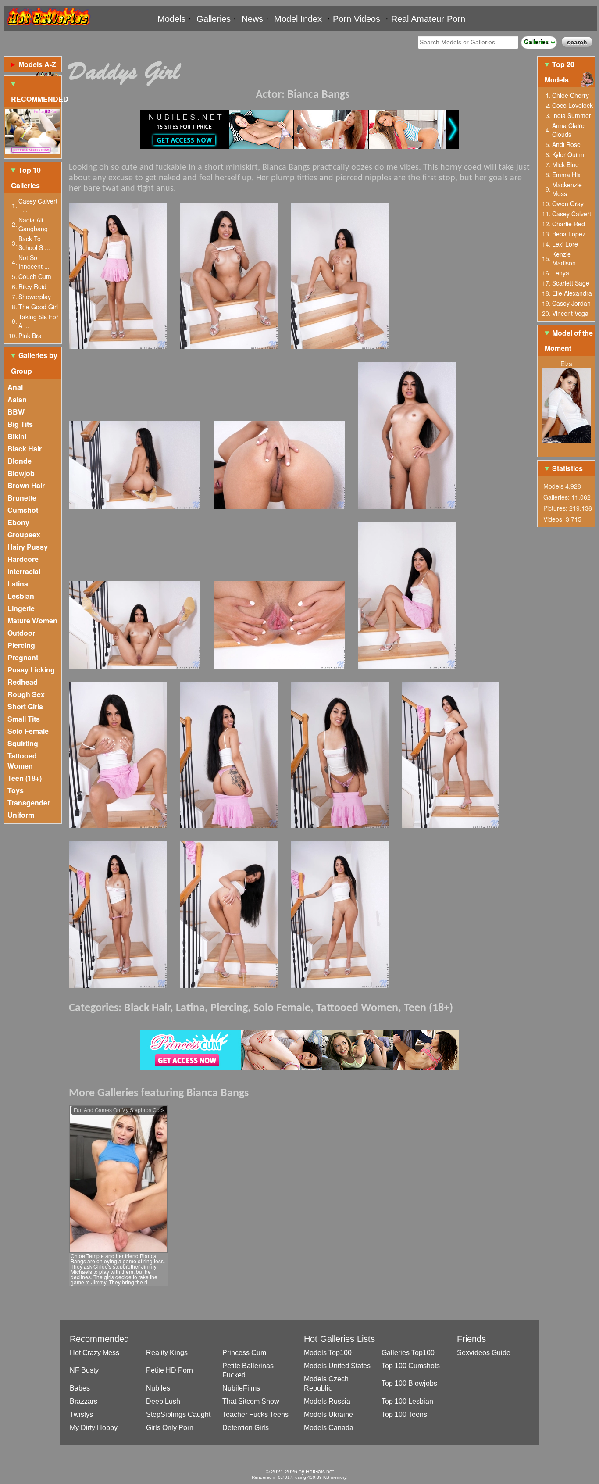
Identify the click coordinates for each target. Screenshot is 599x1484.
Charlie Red (568, 223)
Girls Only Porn (169, 1427)
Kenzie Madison (564, 258)
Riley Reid (32, 286)
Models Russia (327, 1401)
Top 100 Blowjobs (409, 1383)
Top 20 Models (559, 72)
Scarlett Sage (570, 283)
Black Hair (24, 448)
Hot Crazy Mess (94, 1352)
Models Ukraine (328, 1414)
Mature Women (32, 620)
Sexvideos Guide (483, 1352)
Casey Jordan (571, 303)
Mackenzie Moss (567, 189)
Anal (15, 387)
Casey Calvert (571, 213)
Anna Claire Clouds (568, 130)
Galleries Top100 (408, 1352)
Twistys (81, 1414)
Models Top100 (328, 1352)
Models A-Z (37, 64)
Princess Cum (244, 1352)
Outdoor (21, 633)
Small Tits (23, 719)
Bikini (16, 436)
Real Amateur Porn (428, 19)
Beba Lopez (568, 233)
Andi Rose (566, 144)
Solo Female (28, 731)
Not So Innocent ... (34, 262)
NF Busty (84, 1370)
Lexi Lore (565, 244)
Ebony (18, 522)
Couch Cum (34, 276)
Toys (15, 790)
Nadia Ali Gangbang (33, 224)
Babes (80, 1388)
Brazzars (83, 1401)
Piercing (21, 645)
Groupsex (23, 534)
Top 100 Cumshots (411, 1366)
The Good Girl (38, 306)
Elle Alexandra (572, 293)
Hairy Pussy (27, 547)
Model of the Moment (569, 340)
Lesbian (20, 596)
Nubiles (158, 1388)
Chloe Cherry (570, 95)
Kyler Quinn (568, 154)
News (252, 19)
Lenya (560, 272)
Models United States (337, 1366)
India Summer (571, 115)
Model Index (298, 19)
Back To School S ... (34, 243)
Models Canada (328, 1427)
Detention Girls (245, 1427)
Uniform (20, 815)
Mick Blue (565, 164)
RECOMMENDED (36, 99)
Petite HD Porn (169, 1370)
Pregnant (22, 657)
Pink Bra (30, 335)
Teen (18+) (24, 778)
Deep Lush (163, 1401)
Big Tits (20, 424)
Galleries (213, 19)
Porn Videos (356, 19)
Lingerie (21, 608)
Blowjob (21, 473)
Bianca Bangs (318, 95)
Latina (17, 584)
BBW (16, 412)
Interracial (23, 571)
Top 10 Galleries (26, 177)
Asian (17, 399)
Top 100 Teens (404, 1414)
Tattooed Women (22, 761)
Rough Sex (26, 694)
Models (171, 19)
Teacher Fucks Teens (255, 1414)
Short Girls (25, 706)
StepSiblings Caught (178, 1414)
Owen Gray (568, 203)
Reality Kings (167, 1352)
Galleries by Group (34, 362)
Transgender (28, 802)
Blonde (19, 461)
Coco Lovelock (572, 105)
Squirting (22, 743)
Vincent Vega (570, 313)
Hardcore (23, 559)
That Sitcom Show (250, 1401)
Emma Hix (566, 174)
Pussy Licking (31, 670)
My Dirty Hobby (94, 1427)
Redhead (22, 682)
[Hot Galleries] (48, 27)
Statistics (567, 468)
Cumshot (22, 510)
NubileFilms (241, 1388)
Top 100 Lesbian (407, 1401)
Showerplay (34, 296)
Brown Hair (26, 485)
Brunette (21, 498)
